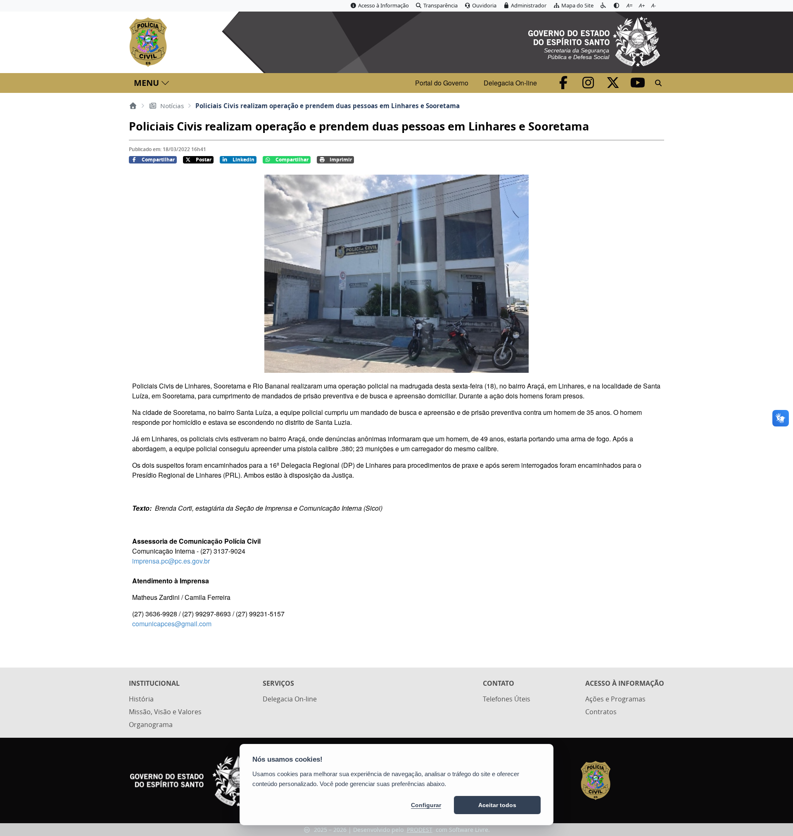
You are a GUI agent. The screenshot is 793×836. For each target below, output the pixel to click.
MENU (146, 82)
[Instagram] (589, 85)
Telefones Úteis (506, 698)
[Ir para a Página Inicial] (149, 42)
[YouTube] (637, 85)
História (141, 698)
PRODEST (419, 830)
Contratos (601, 711)
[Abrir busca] (658, 83)
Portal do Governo (441, 83)
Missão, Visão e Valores (165, 711)
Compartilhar (158, 159)
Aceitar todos (497, 805)
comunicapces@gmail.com (171, 623)
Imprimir (341, 159)
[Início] (133, 105)
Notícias (172, 106)
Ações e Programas (615, 698)
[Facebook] (564, 85)
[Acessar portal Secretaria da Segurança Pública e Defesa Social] (594, 40)
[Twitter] (614, 85)
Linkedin (243, 159)
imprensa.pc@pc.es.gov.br (171, 561)
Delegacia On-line (510, 83)
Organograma (151, 724)
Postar (203, 159)
